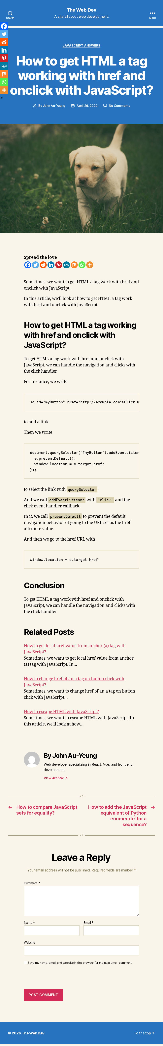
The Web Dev (81, 10)
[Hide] (1, 97)
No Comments (119, 106)
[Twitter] (35, 264)
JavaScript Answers (81, 45)
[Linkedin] (51, 264)
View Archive (56, 778)
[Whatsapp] (82, 264)
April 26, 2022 (87, 106)
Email (88, 923)
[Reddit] (43, 264)
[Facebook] (27, 264)
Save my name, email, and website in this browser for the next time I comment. (80, 963)
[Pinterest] (58, 264)
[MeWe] (66, 264)
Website (29, 942)
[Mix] (74, 264)
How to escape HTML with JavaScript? (61, 712)
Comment (32, 883)
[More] (89, 264)
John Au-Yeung (54, 106)
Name (29, 923)
